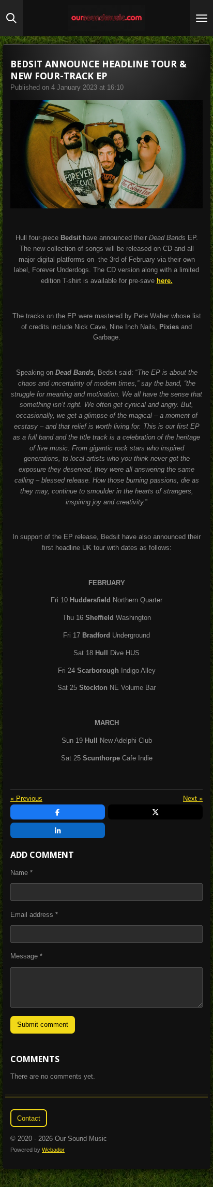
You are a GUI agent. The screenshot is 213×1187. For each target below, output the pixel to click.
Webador (53, 1150)
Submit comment (42, 1024)
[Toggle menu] (201, 18)
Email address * (34, 914)
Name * (21, 873)
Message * (26, 956)
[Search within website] (11, 18)
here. (165, 281)
